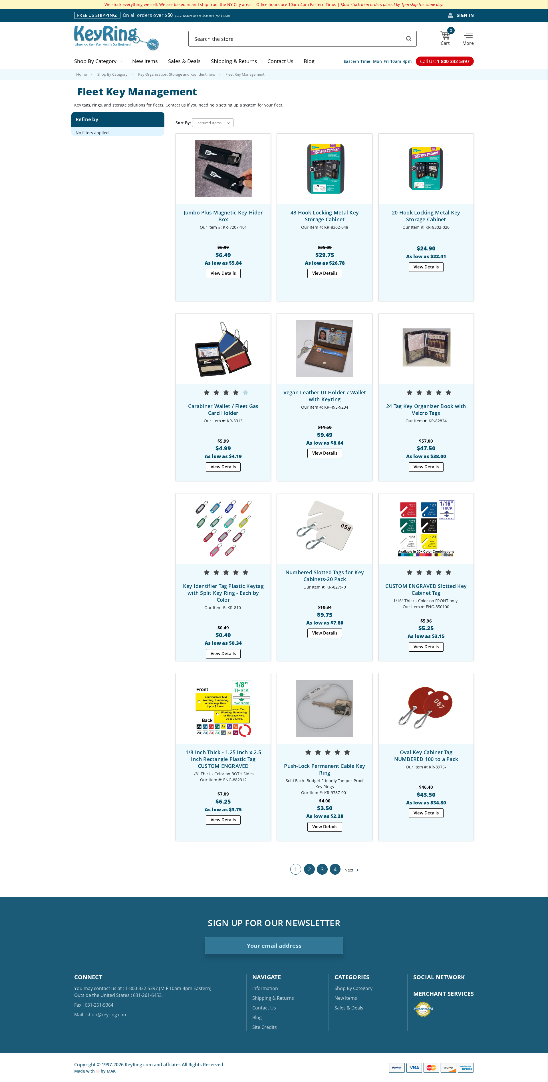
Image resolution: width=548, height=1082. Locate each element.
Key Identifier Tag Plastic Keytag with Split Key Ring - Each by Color (223, 593)
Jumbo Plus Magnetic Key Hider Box (223, 216)
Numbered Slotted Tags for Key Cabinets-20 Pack (324, 576)
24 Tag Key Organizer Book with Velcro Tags (426, 409)
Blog (309, 61)
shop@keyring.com (107, 1014)
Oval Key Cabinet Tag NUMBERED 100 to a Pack (426, 755)
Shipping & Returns (234, 61)
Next (349, 869)
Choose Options (223, 354)
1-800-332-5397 (141, 988)
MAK (111, 1071)
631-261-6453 (147, 995)
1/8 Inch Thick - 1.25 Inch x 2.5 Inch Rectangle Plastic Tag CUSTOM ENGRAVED (223, 759)
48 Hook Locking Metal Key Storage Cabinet (325, 216)
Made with (85, 1071)
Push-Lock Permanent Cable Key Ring (324, 769)
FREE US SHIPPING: (97, 15)
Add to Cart (223, 174)
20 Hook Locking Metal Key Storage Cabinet (426, 216)
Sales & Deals (184, 61)
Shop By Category (95, 61)
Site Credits (264, 1027)
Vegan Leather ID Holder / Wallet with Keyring (324, 396)
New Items (145, 61)
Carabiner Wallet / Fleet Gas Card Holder (223, 409)
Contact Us (280, 61)
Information (265, 988)
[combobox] (302, 39)
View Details (223, 273)
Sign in (465, 15)
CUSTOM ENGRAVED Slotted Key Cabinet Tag (426, 589)
